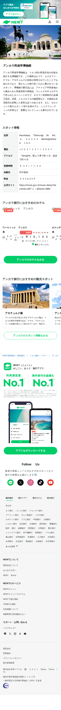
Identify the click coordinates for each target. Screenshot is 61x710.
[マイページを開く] (49, 22)
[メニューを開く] (57, 22)
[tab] (9, 498)
